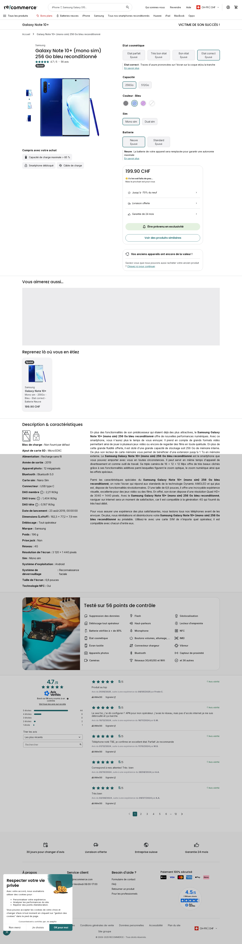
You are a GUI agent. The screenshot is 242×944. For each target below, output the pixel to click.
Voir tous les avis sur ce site (52, 704)
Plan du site (174, 925)
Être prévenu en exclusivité (166, 227)
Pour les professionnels (124, 893)
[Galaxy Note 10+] (37, 373)
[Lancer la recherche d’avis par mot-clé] (80, 744)
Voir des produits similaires (163, 238)
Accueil (26, 34)
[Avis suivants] (182, 814)
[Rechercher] (127, 7)
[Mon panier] (236, 7)
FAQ (114, 884)
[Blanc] (152, 103)
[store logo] (20, 7)
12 (176, 814)
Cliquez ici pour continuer (141, 266)
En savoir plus (131, 68)
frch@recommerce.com (80, 879)
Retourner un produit (123, 888)
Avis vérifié (214, 681)
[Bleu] (134, 103)
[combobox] (85, 7)
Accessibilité (156, 925)
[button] (208, 7)
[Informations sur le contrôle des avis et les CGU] (67, 698)
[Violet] (143, 103)
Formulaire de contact (123, 879)
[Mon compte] (228, 7)
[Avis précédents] (129, 813)
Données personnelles (131, 925)
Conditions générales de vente (97, 925)
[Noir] (126, 103)
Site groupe (104, 931)
